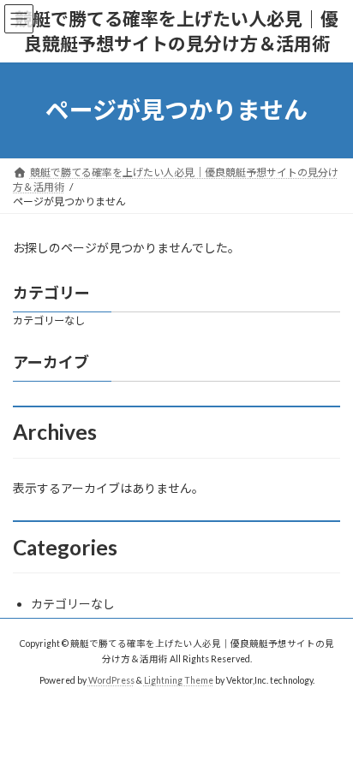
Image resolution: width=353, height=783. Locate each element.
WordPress (111, 679)
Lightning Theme (178, 679)
